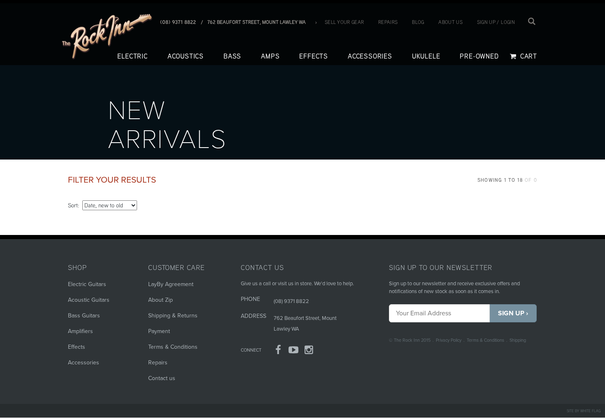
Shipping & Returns (173, 315)
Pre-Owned (479, 56)
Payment (159, 331)
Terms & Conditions (485, 340)
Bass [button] (232, 56)
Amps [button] (270, 56)
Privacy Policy (448, 340)
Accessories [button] (370, 56)
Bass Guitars (84, 315)
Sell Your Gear (344, 22)
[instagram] (309, 351)
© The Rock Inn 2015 (409, 340)
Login (508, 22)
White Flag (590, 410)
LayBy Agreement (170, 284)
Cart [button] (527, 56)
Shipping (518, 340)
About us (450, 22)
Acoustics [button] (186, 56)
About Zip (160, 299)
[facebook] (278, 351)
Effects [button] (313, 56)
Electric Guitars (87, 284)
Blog (418, 22)
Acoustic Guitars (88, 299)
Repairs (388, 22)
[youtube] (294, 351)
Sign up (486, 22)
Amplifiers (80, 331)
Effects (76, 346)
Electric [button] (132, 56)
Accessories (83, 362)
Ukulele (426, 56)
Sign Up (511, 313)
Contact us (161, 378)
